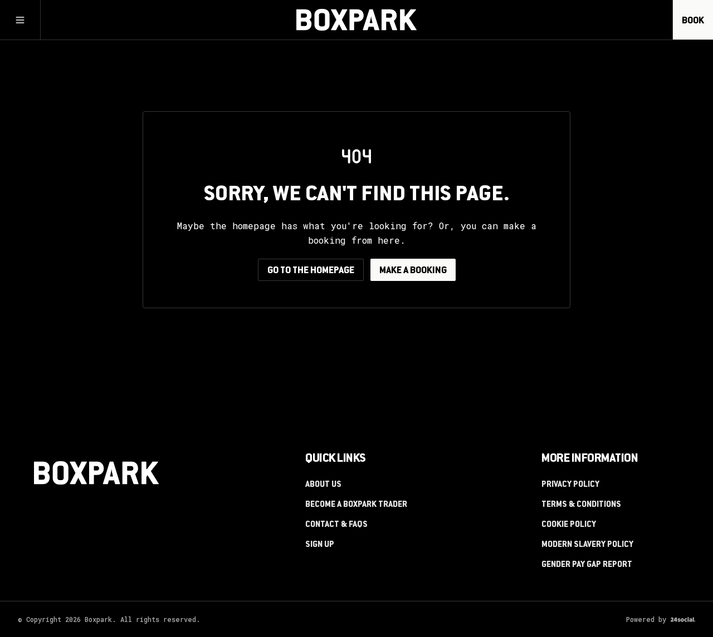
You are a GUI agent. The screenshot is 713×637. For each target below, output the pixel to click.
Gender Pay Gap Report (586, 565)
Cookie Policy (568, 525)
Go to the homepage (310, 270)
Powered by (646, 619)
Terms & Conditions (581, 505)
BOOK (693, 21)
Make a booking (413, 270)
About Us (323, 485)
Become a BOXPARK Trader (356, 505)
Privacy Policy (570, 485)
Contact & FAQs (336, 525)
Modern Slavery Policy (587, 545)
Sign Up (319, 545)
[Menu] (20, 20)
